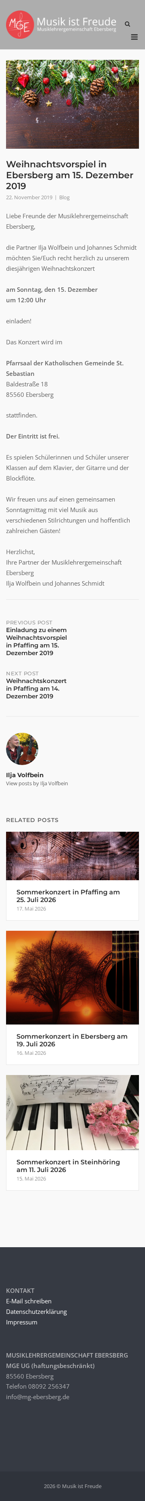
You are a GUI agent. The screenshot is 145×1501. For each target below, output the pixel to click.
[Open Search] (127, 24)
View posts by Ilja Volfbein (37, 783)
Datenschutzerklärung (36, 1311)
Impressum (21, 1322)
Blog (64, 197)
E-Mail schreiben (29, 1301)
